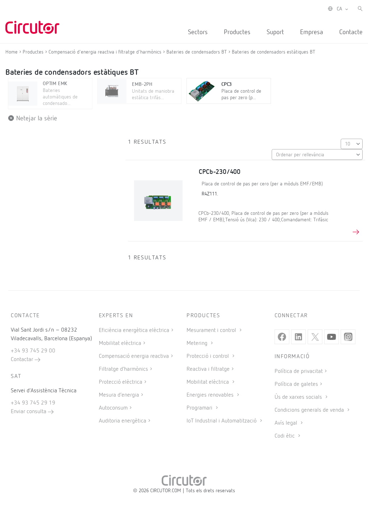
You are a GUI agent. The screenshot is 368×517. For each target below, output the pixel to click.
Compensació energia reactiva (134, 356)
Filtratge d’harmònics (123, 369)
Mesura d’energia (119, 395)
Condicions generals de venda (310, 410)
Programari (200, 408)
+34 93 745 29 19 (33, 403)
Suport (275, 32)
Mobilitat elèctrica (120, 343)
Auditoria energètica (122, 421)
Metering (198, 343)
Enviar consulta (29, 412)
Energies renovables (211, 395)
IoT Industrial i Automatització (222, 421)
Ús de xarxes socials (299, 397)
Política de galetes (296, 384)
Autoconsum (113, 408)
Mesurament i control (212, 330)
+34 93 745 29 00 (33, 351)
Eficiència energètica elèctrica (134, 330)
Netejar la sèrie (35, 118)
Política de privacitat (299, 371)
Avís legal (287, 423)
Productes (237, 32)
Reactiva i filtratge (208, 369)
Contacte (351, 32)
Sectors (198, 32)
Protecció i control (208, 356)
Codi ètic (285, 436)
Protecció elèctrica (120, 382)
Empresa (311, 32)
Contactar (22, 360)
